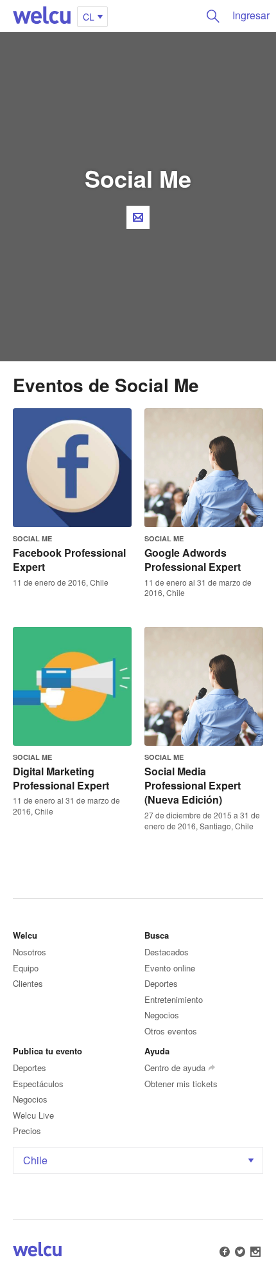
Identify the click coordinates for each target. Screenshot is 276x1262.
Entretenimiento (173, 999)
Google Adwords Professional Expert (192, 559)
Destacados (166, 952)
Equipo (26, 968)
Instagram (255, 1251)
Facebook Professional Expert (69, 559)
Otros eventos (170, 1031)
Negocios (161, 1015)
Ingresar (251, 15)
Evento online (169, 968)
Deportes (161, 983)
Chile (35, 1160)
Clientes (28, 983)
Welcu (42, 16)
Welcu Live (33, 1115)
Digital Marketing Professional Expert (61, 778)
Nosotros (29, 952)
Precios (27, 1130)
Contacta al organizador (138, 217)
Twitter (240, 1251)
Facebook (224, 1251)
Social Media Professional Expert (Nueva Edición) (192, 785)
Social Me (32, 538)
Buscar (213, 16)
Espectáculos (38, 1083)
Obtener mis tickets (181, 1083)
